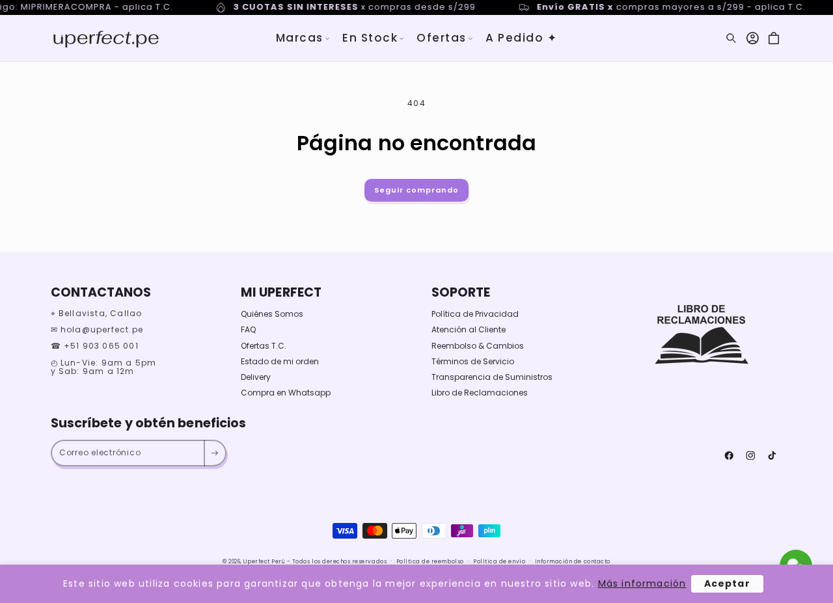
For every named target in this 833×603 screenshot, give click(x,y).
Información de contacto (572, 561)
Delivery (256, 376)
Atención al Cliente (468, 329)
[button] (303, 38)
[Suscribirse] (214, 453)
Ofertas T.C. (263, 345)
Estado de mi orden (280, 361)
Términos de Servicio (472, 361)
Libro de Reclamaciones (479, 392)
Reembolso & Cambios (477, 345)
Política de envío (499, 561)
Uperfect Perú (264, 561)
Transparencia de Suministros (492, 376)
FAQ (248, 329)
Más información (642, 583)
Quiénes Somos (272, 314)
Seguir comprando (416, 190)
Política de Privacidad (475, 314)
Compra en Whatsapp (286, 392)
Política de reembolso (430, 561)
